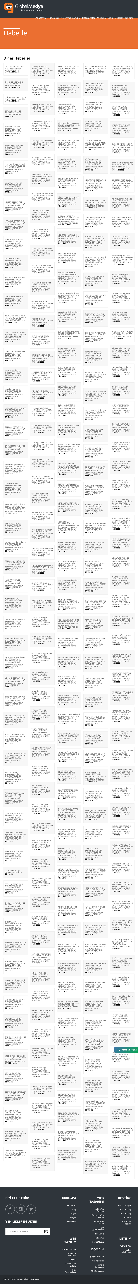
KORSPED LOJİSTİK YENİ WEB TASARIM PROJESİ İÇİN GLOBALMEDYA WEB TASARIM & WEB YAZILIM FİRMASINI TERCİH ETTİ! (15, 965)
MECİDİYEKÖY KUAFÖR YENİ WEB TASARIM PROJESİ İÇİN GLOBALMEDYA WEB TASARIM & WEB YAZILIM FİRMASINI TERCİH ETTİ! (42, 1107)
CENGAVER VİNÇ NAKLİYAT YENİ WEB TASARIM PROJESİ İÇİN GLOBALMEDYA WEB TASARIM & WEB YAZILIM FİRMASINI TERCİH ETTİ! (95, 470)
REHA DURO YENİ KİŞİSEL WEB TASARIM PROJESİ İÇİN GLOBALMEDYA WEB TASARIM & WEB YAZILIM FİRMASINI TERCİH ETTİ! (68, 1116)
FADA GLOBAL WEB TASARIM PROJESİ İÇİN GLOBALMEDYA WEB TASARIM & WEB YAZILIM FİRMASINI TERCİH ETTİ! (42, 569)
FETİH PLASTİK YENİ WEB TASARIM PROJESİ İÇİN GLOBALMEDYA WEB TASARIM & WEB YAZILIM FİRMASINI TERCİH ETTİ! (14, 887)
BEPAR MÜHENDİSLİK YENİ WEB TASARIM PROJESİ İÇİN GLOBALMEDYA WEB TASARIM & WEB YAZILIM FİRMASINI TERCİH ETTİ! (122, 221)
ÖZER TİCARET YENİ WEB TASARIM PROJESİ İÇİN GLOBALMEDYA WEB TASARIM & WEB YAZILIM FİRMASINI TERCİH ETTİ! (67, 1154)
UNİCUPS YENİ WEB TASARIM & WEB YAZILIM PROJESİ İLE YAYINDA (15, 99)
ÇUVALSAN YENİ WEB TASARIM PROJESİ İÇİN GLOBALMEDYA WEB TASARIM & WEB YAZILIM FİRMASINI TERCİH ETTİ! (121, 315)
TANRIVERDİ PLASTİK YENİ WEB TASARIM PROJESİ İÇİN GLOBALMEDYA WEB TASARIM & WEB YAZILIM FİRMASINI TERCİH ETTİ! (122, 657)
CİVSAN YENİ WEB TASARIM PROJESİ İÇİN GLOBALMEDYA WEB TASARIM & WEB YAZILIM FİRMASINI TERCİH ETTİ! (69, 126)
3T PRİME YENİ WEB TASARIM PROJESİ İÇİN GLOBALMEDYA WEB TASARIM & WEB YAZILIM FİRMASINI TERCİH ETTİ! (14, 392)
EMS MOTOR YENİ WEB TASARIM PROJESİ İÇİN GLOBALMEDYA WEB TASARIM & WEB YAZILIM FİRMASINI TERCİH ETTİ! (121, 408)
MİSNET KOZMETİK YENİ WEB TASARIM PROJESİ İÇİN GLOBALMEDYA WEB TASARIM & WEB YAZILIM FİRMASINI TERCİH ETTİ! (15, 205)
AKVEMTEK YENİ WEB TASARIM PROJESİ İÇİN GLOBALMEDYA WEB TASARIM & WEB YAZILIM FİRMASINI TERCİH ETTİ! (41, 919)
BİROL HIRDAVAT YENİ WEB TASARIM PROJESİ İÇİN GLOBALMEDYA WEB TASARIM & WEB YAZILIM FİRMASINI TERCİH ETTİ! (15, 906)
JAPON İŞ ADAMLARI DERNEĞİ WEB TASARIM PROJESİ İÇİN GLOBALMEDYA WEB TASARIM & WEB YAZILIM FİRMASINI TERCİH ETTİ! (42, 71)
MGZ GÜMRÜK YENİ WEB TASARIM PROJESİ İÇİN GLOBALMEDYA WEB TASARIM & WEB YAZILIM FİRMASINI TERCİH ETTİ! (94, 833)
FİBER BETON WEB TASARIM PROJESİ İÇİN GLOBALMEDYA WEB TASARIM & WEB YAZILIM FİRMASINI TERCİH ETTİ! (42, 516)
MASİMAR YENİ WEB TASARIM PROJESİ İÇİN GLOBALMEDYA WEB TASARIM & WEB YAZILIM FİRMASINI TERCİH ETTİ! (14, 583)
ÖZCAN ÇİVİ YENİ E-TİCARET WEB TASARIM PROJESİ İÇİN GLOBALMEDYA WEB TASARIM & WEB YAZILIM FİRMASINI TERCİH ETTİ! (15, 1095)
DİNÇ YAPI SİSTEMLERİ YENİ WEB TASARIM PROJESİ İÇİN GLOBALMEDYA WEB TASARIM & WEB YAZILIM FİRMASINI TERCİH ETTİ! (15, 700)
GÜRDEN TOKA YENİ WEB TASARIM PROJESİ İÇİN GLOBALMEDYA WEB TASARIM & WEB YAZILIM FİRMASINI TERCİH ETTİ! (14, 817)
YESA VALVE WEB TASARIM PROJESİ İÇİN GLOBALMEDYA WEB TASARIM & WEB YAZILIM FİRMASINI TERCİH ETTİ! (42, 446)
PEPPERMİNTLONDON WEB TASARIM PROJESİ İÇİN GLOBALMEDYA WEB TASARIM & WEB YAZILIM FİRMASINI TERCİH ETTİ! (42, 375)
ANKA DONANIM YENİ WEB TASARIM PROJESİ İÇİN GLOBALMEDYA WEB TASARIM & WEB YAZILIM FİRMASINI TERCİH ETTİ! (15, 355)
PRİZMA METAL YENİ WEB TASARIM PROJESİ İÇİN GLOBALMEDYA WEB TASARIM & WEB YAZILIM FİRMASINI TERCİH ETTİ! (121, 791)
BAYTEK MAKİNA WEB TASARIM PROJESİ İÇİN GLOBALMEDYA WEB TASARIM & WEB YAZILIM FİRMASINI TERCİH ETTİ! (41, 675)
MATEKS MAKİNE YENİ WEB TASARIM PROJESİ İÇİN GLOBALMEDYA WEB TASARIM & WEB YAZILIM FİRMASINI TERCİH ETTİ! (95, 986)
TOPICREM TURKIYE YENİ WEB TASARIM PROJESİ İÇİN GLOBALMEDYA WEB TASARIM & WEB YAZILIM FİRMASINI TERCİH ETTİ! (15, 738)
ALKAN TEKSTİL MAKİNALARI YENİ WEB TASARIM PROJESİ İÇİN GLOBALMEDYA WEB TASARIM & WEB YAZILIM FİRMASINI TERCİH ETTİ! (94, 1124)
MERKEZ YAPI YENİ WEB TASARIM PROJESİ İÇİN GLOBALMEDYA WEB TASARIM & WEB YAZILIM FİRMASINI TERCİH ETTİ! (121, 1075)
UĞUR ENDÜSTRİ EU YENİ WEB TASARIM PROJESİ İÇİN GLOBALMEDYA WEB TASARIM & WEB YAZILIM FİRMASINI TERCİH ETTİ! (122, 351)
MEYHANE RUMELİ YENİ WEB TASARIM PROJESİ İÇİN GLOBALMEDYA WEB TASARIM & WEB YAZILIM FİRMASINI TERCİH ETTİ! (42, 1052)
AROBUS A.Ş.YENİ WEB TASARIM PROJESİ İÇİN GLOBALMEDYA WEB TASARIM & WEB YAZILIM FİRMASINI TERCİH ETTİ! (94, 508)
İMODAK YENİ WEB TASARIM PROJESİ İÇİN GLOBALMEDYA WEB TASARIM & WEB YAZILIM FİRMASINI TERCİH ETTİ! (15, 1059)
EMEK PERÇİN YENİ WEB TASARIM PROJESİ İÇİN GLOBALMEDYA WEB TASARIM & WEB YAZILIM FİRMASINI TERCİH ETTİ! (14, 243)
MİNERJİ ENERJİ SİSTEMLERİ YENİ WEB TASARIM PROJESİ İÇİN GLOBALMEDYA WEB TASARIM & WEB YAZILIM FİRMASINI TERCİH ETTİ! (95, 527)
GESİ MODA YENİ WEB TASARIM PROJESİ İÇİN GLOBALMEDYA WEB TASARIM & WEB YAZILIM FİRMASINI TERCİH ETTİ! (67, 1078)
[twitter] (31, 1209)
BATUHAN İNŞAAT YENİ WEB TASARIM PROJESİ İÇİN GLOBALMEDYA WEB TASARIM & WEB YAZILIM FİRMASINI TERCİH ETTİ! (95, 298)
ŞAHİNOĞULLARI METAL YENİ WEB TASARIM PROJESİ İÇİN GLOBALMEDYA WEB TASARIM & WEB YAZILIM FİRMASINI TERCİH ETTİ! (69, 448)
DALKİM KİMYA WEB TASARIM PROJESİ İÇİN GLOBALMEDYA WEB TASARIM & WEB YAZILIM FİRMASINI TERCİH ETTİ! (41, 789)
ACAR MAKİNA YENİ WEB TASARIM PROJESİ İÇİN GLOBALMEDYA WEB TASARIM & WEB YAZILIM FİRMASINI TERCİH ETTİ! (94, 623)
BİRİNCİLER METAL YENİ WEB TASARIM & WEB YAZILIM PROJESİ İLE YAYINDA (14, 84)
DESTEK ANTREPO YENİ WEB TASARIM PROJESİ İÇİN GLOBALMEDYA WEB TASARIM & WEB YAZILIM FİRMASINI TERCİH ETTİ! (68, 1135)
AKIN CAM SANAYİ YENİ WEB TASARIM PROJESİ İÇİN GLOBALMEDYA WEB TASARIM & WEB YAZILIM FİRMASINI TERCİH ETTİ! (68, 429)
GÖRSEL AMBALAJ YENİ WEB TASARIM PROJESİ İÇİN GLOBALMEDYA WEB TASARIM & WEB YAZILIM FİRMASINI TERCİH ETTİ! (122, 754)
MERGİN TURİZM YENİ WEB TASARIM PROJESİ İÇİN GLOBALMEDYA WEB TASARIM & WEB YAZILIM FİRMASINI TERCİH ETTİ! (68, 642)
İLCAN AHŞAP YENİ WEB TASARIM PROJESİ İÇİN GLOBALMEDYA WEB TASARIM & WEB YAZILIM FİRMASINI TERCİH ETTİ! (14, 1076)
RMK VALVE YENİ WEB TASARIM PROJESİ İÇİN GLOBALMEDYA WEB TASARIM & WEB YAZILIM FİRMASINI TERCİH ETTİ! (121, 109)
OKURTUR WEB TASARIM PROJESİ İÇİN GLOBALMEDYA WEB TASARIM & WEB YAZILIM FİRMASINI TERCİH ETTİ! (42, 480)
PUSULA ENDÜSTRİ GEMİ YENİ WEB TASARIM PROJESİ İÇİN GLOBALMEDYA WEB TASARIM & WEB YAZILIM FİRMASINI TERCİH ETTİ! (95, 489)
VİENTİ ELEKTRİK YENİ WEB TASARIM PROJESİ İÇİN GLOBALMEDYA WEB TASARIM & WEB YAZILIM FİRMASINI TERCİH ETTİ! (122, 202)
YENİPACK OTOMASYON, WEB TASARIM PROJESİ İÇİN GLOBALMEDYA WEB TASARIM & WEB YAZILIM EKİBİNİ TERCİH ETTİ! (15, 681)
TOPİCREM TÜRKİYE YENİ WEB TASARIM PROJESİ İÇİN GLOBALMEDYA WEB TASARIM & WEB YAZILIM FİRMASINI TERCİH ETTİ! (68, 89)
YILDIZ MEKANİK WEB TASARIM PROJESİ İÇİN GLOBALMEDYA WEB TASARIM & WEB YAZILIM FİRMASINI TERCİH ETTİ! (41, 233)
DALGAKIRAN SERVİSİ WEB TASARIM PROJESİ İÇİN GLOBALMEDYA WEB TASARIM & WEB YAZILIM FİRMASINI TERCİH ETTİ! (41, 286)
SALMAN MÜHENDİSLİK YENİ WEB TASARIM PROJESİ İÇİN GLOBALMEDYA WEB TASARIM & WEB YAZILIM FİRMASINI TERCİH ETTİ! (68, 661)
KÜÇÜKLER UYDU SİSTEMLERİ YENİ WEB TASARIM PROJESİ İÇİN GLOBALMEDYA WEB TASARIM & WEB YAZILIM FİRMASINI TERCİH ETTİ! (94, 163)
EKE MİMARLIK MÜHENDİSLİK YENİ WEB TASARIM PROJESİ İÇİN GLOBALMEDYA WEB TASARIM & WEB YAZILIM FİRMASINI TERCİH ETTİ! (14, 926)
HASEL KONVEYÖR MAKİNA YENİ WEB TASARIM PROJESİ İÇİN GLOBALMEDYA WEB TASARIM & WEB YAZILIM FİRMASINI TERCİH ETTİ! (122, 147)
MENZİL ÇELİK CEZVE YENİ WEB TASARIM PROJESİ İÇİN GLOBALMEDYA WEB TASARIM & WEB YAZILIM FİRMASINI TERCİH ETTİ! (122, 542)
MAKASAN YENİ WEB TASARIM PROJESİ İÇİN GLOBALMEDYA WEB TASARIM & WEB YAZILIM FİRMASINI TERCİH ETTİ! (121, 1018)
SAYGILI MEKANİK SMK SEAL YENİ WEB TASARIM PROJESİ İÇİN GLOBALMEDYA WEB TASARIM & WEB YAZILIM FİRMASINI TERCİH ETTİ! (122, 70)
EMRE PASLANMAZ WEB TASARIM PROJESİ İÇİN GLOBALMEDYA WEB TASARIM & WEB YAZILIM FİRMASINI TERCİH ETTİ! (41, 214)
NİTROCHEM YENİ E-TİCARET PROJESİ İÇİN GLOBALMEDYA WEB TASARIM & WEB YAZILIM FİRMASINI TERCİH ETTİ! (122, 166)
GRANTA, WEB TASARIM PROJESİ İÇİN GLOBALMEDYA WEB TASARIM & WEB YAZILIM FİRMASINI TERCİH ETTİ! (15, 1154)
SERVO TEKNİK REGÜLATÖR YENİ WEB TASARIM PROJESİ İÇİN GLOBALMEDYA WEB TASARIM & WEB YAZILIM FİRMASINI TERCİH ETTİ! (122, 1132)
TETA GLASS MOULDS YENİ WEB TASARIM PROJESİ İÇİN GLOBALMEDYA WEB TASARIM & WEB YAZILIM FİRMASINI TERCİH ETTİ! (68, 699)
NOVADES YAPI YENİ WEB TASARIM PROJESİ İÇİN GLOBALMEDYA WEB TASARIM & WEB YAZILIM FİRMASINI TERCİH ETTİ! (94, 279)
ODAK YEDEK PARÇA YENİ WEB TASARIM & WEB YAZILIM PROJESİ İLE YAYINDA (14, 69)
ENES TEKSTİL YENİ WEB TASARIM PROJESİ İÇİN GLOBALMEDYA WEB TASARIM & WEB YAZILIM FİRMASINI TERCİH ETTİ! (121, 1150)
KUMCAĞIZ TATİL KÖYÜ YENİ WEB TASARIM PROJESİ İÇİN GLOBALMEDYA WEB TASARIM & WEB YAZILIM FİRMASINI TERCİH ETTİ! (95, 948)
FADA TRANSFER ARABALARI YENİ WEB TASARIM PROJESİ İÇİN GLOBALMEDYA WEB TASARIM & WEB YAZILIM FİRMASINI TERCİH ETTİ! (14, 777)
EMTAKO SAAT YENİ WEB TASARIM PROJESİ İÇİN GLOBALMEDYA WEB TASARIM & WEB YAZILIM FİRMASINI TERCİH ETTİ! (121, 240)
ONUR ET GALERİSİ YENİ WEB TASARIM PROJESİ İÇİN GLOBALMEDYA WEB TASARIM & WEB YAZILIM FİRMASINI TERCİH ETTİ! (122, 503)
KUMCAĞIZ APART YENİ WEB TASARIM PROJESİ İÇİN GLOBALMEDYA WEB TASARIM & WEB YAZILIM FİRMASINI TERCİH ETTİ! (95, 929)
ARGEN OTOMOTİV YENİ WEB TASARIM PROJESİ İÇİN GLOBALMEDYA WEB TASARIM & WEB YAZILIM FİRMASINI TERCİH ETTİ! (95, 719)
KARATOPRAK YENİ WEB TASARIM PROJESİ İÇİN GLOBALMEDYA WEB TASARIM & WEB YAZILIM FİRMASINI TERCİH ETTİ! (14, 148)
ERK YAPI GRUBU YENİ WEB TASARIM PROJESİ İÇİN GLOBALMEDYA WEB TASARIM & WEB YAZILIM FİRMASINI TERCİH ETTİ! (15, 449)
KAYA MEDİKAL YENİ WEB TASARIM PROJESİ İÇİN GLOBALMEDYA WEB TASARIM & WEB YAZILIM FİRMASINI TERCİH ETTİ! (121, 370)
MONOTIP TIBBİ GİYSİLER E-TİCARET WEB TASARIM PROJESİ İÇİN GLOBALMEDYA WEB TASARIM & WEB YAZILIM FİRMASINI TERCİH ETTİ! (15, 509)
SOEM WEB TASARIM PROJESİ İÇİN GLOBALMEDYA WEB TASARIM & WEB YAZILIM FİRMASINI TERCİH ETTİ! (42, 305)
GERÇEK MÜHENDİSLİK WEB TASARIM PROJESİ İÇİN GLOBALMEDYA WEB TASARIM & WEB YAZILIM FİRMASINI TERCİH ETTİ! (42, 657)
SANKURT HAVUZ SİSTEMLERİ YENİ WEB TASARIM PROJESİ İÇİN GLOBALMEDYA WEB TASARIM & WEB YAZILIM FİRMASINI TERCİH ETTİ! (14, 1115)
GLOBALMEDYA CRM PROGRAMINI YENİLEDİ (13, 871)
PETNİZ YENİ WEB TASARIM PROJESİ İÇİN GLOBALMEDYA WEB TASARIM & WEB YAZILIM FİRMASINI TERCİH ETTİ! (15, 319)
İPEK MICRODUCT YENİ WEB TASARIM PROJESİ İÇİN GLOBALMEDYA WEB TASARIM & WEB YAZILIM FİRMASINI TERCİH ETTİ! (68, 144)
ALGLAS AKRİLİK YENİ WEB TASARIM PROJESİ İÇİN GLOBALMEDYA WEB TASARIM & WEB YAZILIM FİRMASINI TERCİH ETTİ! (121, 465)
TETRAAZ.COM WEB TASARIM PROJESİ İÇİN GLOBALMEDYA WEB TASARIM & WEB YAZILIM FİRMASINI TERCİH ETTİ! (41, 713)
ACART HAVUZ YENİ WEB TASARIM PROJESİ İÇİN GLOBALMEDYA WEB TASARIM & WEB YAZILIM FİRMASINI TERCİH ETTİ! (41, 1162)
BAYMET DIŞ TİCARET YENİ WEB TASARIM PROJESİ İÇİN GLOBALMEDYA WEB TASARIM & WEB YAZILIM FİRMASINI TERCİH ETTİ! (15, 983)
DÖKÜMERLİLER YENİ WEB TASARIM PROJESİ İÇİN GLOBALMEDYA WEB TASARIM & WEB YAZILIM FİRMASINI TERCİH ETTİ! (68, 680)
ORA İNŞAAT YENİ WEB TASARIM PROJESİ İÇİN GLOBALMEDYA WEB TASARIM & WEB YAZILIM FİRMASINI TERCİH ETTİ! (94, 795)
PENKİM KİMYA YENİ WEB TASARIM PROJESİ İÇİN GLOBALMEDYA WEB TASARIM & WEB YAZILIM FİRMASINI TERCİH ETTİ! (41, 900)
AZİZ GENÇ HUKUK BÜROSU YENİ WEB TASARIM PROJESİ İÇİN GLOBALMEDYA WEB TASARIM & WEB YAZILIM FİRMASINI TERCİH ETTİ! (95, 872)
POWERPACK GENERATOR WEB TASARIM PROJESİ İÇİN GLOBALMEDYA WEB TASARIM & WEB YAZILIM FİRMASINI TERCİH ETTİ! (42, 178)
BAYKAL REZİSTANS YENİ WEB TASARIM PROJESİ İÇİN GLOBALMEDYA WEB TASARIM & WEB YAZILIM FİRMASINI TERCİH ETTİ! (15, 642)
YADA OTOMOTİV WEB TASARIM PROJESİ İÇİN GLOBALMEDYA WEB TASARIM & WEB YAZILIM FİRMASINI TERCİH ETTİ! (41, 497)
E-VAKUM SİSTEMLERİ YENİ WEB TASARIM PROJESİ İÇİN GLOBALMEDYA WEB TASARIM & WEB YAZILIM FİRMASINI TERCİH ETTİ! (15, 167)
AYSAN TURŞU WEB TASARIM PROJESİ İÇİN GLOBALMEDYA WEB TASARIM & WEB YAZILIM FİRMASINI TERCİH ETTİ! (42, 639)
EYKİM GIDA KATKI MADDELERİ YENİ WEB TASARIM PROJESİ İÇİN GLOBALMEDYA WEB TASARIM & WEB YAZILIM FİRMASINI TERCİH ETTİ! (67, 853)
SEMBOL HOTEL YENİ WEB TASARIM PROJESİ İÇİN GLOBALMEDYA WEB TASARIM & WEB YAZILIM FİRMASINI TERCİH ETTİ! (121, 484)
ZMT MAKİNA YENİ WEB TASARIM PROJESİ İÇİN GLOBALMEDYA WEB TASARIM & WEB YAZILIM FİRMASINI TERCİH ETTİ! (67, 257)
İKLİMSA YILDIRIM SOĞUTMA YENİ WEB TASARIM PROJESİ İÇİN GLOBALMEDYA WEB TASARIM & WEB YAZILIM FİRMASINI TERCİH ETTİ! (95, 336)
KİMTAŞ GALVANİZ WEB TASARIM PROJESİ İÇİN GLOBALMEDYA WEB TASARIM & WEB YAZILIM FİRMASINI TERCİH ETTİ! (41, 339)
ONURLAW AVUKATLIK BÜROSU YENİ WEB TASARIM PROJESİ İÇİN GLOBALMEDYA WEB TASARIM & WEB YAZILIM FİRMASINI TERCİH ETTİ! (69, 220)
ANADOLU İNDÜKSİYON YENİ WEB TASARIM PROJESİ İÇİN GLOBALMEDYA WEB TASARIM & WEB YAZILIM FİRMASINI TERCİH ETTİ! (95, 585)
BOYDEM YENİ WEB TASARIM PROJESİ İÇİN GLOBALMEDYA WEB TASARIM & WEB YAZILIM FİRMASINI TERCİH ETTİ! (41, 938)
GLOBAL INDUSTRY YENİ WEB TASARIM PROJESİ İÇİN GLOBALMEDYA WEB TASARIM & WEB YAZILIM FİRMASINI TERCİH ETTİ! (122, 427)
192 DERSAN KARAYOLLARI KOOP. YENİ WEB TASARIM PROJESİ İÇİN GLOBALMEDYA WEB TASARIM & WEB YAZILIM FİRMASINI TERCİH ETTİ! (69, 624)
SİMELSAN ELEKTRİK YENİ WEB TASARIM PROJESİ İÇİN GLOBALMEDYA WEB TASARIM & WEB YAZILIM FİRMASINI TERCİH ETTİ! (122, 829)
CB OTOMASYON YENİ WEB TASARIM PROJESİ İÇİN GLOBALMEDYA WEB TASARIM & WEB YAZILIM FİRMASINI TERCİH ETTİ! (122, 1113)
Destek (119, 17)
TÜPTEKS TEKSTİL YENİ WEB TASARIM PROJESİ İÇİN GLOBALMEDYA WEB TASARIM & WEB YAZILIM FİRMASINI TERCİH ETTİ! (68, 200)
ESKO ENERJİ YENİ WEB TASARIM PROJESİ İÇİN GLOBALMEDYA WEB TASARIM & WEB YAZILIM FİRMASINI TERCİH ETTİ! (67, 370)
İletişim (129, 17)
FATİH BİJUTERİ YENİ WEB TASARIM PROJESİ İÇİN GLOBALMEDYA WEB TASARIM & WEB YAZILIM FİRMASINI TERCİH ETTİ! (121, 1169)
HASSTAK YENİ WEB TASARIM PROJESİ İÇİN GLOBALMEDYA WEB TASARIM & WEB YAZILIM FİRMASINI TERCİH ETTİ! (14, 373)
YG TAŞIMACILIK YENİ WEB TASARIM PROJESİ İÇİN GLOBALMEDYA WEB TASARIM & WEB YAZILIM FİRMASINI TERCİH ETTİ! (68, 565)
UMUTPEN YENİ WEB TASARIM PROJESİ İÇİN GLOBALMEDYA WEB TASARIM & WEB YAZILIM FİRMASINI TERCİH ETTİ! (121, 580)
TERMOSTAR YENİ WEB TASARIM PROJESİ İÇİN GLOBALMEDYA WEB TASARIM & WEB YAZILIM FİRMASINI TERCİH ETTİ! (121, 980)
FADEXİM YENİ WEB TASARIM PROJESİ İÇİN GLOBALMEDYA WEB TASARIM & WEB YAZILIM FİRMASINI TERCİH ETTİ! (41, 976)
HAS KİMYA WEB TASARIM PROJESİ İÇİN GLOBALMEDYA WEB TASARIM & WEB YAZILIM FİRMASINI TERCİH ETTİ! (42, 161)
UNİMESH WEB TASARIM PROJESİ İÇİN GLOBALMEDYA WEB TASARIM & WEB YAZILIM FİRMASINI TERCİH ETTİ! (42, 463)
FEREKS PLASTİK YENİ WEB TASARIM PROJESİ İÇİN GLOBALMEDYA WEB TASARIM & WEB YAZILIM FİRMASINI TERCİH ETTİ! (15, 1002)
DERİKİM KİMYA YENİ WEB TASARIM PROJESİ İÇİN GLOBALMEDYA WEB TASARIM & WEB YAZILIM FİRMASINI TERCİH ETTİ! (94, 682)
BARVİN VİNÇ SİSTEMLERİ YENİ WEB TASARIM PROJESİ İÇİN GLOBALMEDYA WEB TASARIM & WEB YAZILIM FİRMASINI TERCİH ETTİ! (15, 468)
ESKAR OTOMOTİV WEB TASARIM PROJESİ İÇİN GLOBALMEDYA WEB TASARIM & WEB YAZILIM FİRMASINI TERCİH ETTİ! (41, 89)
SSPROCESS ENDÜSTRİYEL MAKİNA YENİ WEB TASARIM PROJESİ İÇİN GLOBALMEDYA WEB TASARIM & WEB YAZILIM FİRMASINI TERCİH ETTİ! (122, 260)
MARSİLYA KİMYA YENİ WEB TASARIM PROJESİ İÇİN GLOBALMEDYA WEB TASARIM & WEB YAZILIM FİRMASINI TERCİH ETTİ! (68, 1022)
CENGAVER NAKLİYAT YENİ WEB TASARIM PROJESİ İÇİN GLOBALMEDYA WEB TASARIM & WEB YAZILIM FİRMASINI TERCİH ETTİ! (122, 886)
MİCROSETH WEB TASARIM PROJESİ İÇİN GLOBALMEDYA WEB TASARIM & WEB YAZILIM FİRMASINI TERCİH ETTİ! (42, 108)
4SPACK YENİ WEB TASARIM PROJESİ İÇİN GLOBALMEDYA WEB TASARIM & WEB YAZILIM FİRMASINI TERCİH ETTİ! (42, 1089)
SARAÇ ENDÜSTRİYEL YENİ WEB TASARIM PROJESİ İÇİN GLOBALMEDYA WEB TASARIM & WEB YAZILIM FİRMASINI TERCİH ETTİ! (68, 755)
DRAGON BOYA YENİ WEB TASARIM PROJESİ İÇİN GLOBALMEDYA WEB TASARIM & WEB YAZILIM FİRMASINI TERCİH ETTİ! (41, 844)
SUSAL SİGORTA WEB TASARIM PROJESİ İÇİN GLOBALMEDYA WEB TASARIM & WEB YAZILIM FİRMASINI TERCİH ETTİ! (41, 694)
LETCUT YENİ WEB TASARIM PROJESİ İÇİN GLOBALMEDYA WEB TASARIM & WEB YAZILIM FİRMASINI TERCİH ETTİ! (69, 334)
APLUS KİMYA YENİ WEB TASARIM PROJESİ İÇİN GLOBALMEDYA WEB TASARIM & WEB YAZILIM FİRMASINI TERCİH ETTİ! (94, 738)
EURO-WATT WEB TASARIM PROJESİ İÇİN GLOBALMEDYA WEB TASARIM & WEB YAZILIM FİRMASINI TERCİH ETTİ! (42, 144)
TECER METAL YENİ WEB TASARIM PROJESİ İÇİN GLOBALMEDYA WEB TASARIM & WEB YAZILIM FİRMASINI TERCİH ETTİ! (94, 700)
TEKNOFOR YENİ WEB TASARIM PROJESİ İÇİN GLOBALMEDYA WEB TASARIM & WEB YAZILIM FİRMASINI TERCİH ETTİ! (67, 108)
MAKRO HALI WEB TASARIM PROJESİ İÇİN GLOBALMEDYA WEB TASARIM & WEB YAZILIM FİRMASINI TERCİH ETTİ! (95, 204)
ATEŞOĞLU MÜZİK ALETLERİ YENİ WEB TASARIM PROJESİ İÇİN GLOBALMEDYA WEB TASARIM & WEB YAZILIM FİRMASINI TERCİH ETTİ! (15, 336)
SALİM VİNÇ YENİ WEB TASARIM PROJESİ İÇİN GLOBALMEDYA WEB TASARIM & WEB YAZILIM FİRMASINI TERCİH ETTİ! (67, 162)
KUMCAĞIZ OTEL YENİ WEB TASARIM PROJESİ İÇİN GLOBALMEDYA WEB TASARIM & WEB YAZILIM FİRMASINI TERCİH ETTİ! (95, 910)
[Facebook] (10, 1209)
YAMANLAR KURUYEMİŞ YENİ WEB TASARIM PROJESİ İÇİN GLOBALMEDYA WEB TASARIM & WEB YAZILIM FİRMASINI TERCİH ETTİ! (122, 620)
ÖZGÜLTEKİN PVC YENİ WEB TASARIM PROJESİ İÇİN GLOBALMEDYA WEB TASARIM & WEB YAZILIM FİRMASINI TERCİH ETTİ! (122, 961)
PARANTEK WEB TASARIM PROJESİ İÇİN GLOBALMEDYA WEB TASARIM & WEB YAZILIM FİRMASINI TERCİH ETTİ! (42, 269)
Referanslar (88, 17)
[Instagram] (20, 1209)
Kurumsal (53, 17)
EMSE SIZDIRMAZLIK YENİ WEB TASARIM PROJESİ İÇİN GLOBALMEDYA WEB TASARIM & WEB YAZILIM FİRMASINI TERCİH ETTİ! (122, 867)
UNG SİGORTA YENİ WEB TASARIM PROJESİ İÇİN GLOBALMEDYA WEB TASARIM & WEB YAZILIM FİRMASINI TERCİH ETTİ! (121, 278)
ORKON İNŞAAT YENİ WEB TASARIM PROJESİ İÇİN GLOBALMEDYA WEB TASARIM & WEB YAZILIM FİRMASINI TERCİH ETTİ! (41, 882)
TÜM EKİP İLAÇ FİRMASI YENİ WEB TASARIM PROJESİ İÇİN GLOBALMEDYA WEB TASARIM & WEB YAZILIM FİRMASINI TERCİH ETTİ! (122, 695)
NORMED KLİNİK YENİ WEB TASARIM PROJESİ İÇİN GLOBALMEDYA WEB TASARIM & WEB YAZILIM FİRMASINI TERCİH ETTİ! (15, 281)
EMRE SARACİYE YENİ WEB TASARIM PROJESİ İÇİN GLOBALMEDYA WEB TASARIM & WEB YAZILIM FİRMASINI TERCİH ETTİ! (121, 1056)
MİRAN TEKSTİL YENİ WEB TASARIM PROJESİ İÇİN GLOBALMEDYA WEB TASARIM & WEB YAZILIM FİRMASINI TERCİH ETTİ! (94, 87)
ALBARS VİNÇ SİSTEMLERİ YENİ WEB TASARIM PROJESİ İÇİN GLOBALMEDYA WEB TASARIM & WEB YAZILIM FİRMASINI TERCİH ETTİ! (68, 872)
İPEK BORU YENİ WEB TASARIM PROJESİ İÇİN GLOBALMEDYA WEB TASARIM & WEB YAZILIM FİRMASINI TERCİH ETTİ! (14, 526)
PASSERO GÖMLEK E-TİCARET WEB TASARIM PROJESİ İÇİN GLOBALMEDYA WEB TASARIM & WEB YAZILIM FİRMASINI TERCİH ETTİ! (95, 777)
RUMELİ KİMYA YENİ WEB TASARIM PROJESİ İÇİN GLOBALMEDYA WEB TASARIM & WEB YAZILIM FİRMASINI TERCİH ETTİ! (94, 451)
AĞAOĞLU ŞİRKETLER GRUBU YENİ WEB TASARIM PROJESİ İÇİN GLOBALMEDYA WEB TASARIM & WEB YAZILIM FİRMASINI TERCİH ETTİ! (95, 145)
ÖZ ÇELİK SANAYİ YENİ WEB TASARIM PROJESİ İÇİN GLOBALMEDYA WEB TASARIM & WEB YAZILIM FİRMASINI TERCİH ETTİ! (122, 735)
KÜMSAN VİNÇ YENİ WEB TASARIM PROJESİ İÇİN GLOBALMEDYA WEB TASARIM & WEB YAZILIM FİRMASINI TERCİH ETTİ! (94, 1005)
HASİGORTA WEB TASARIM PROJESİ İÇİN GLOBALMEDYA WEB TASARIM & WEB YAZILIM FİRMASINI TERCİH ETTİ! (42, 603)
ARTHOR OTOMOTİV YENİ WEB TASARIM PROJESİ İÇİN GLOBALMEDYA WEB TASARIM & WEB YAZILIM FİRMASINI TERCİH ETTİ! (68, 506)
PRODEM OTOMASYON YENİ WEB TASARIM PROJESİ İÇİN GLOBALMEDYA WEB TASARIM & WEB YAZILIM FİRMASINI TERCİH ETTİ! (15, 757)
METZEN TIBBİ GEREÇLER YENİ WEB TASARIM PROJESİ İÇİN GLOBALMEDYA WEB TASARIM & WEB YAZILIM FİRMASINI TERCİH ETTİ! (15, 719)
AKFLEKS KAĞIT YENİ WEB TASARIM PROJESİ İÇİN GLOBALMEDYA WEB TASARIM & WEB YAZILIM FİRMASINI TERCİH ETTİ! (121, 638)
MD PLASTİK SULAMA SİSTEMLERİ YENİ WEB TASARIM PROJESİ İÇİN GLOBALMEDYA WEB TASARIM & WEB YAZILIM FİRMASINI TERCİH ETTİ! (94, 1145)
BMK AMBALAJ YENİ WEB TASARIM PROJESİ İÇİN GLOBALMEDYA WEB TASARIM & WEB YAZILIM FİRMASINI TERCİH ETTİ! (94, 546)
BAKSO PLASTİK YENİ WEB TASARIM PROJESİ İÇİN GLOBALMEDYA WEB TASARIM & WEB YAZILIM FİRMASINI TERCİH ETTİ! (68, 181)
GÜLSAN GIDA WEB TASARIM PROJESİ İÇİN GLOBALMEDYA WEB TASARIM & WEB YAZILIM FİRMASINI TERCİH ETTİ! (42, 552)
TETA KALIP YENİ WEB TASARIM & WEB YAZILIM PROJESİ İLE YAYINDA (14, 112)
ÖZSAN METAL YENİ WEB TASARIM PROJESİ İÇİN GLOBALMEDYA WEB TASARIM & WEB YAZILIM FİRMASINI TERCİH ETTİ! (14, 300)
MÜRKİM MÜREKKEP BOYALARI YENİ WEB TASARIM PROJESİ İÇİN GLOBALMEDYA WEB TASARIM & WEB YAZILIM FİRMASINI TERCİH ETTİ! (121, 90)
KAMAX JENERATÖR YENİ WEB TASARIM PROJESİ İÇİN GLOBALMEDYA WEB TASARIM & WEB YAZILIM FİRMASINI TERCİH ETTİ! (15, 224)
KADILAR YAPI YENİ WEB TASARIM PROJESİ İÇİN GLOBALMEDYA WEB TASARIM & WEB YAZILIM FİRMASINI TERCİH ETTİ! (121, 297)
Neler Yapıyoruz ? (70, 17)
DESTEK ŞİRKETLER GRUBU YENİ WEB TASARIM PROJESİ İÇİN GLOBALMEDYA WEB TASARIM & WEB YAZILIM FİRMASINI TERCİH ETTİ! (122, 772)
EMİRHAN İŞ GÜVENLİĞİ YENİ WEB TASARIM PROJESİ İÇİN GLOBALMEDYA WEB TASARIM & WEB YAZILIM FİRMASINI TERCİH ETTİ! (15, 946)
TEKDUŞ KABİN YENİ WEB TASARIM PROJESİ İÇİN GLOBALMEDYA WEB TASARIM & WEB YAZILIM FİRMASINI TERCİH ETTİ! (67, 910)
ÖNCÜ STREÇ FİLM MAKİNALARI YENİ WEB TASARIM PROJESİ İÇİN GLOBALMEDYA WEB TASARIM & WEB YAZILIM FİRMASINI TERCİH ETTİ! (94, 853)
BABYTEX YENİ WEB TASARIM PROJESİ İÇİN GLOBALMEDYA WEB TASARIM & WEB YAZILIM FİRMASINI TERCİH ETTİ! (14, 130)
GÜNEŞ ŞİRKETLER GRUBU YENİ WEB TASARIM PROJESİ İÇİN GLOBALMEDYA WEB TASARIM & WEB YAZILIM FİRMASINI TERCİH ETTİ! (122, 183)
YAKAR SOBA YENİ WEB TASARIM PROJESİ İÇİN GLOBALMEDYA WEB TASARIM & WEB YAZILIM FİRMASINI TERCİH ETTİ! (67, 546)
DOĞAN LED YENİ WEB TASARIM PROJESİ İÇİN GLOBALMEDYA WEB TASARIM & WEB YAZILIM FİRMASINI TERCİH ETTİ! (14, 1021)
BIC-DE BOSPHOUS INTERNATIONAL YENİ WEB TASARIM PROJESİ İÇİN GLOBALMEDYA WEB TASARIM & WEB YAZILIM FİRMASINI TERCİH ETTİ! (95, 566)
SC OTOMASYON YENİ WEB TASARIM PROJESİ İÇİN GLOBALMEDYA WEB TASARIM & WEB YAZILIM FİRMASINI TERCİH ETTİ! (122, 446)
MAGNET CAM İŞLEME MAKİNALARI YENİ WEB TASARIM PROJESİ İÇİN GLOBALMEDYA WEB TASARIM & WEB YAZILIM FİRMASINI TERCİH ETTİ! (121, 600)
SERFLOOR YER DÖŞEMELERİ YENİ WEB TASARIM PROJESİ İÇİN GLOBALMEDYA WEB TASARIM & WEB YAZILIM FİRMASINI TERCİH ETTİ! (95, 1164)
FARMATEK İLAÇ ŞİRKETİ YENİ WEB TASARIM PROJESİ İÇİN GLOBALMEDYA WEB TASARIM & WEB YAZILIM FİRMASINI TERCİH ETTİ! (15, 1135)
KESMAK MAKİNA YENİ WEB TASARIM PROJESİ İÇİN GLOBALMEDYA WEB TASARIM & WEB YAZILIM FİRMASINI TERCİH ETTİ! (68, 70)
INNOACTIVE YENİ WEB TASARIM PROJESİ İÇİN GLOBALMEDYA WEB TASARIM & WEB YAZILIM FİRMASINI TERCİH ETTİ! (67, 1097)
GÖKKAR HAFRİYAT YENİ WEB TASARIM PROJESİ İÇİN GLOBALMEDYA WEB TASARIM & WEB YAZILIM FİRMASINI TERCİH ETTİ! (15, 430)
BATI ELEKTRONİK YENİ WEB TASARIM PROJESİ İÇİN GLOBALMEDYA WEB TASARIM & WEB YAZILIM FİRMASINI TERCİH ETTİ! (15, 1040)
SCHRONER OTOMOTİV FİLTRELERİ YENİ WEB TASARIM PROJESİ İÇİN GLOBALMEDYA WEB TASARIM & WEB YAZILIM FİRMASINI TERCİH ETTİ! (94, 356)
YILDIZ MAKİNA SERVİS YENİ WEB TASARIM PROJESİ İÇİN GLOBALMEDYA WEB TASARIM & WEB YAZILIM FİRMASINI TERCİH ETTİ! (95, 260)
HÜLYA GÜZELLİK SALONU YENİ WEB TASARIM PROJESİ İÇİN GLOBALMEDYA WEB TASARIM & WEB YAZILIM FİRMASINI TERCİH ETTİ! (122, 905)
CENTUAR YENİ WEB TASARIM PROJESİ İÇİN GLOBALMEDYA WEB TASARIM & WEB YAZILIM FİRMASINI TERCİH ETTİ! (67, 1041)
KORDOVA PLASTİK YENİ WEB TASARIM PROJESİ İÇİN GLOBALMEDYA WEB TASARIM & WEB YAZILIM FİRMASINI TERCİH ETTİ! (95, 891)
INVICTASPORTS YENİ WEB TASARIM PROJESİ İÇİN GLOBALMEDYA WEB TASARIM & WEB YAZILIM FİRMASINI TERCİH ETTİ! (68, 793)
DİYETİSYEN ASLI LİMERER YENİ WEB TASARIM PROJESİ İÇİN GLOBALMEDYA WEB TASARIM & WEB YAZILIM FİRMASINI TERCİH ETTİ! (68, 736)
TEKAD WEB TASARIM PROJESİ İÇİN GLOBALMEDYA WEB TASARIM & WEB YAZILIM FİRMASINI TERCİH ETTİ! (42, 411)
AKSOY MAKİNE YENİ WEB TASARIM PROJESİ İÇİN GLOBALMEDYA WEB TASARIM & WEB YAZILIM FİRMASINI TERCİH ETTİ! (41, 1033)
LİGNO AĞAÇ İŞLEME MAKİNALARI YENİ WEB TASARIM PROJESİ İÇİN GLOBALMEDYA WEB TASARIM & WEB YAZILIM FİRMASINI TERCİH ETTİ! (94, 1085)
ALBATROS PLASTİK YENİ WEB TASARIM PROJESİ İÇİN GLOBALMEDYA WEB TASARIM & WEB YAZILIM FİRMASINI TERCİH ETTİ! (68, 238)
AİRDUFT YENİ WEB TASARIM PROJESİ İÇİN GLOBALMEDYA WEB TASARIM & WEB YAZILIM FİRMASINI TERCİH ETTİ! (122, 334)
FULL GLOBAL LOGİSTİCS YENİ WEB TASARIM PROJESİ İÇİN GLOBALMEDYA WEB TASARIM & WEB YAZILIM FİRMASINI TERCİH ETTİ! (95, 413)
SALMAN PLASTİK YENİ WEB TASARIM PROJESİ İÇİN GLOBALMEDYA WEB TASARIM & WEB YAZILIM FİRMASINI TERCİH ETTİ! (15, 545)
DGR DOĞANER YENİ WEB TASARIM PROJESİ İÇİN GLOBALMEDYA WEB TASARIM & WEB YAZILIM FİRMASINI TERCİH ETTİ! (68, 929)
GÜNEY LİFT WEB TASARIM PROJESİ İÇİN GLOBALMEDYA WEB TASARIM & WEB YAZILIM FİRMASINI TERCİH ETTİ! (42, 358)
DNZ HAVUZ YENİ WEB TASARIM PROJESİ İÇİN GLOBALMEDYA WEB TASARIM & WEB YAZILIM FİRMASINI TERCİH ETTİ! (121, 389)
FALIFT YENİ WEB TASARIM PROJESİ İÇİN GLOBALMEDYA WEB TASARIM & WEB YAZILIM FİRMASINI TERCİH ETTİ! (42, 827)
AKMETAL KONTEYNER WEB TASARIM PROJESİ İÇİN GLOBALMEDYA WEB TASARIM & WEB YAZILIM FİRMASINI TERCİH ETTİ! (42, 751)
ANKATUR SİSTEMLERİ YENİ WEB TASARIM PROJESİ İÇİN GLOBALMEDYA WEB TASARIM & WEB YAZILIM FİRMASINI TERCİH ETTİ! (122, 924)
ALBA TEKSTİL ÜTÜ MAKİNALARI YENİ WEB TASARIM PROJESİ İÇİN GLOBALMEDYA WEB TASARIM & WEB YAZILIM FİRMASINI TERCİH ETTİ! (14, 603)
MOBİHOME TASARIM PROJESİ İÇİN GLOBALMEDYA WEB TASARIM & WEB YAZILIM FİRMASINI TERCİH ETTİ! (42, 322)
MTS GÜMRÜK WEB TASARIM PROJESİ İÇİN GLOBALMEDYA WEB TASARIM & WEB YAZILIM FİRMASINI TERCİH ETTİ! (42, 197)
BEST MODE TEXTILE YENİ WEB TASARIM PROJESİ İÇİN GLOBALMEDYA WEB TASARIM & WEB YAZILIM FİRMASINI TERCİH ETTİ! (42, 957)
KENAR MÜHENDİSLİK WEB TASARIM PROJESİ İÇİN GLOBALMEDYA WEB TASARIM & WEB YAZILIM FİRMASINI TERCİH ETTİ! (42, 125)
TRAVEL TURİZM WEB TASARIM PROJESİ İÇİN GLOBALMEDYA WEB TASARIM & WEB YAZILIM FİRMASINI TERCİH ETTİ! (41, 732)
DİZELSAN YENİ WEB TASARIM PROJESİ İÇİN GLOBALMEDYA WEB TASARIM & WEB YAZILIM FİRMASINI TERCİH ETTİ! (14, 262)
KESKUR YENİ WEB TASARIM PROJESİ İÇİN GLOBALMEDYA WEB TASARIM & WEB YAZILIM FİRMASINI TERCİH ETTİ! (95, 70)
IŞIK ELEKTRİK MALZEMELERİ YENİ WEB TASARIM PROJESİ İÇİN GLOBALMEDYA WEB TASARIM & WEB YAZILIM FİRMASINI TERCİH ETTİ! (95, 395)
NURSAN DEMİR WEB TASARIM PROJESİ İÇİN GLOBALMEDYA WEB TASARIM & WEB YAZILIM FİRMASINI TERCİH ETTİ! (41, 770)
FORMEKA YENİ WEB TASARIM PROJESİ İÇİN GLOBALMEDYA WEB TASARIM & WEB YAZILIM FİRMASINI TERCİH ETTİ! (41, 863)
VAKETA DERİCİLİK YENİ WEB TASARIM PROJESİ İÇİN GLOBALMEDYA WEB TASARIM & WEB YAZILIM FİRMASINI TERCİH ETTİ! (95, 1023)
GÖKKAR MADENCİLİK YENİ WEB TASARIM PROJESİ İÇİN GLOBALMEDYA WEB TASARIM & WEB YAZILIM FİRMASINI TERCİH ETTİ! (15, 564)
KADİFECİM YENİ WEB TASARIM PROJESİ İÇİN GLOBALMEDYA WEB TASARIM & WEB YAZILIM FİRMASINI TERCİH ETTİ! (94, 125)
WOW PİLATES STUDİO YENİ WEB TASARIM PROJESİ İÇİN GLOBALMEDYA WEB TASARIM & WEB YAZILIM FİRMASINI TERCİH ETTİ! (122, 676)
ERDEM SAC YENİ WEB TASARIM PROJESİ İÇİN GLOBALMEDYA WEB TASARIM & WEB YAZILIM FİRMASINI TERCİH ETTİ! (41, 995)
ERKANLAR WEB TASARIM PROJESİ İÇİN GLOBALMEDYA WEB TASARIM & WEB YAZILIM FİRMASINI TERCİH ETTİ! (42, 428)
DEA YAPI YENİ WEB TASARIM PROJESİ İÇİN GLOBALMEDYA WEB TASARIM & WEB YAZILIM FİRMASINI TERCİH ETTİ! (41, 1071)
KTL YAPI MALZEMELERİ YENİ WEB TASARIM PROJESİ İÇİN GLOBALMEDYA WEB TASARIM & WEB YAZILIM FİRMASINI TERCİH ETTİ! (69, 718)
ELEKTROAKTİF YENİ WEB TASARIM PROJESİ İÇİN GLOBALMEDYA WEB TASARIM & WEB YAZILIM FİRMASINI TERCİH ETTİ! (121, 1037)
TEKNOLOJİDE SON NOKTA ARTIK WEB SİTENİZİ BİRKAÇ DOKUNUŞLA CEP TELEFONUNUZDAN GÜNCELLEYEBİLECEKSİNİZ (122, 943)
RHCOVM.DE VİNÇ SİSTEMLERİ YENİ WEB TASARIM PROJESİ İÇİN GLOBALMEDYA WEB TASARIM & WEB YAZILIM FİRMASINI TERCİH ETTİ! (14, 488)
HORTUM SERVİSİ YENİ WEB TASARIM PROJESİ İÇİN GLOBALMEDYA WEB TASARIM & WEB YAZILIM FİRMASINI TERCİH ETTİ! (95, 642)
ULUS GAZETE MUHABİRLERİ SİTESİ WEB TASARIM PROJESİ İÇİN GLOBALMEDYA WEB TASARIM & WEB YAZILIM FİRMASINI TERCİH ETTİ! (42, 534)
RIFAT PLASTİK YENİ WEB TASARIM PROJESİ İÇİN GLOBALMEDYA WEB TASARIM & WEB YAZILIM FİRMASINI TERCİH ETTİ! (67, 986)
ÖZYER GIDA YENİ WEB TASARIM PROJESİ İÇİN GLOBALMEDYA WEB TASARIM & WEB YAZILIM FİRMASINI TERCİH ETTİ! (121, 1094)
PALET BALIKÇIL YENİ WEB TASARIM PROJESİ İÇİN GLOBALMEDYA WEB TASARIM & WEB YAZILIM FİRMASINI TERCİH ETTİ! (68, 891)
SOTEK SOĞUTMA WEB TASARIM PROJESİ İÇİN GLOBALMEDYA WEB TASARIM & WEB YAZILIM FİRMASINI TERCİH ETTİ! (41, 808)
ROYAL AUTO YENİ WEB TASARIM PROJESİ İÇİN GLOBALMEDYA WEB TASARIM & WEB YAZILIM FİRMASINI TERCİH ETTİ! (121, 561)
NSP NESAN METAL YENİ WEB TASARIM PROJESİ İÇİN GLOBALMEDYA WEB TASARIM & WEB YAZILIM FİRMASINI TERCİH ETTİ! (68, 948)
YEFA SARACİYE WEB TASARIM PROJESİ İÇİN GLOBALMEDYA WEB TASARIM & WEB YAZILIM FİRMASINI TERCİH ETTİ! (41, 620)
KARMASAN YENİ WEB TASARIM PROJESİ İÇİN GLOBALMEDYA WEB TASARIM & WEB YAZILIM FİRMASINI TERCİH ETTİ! (67, 833)
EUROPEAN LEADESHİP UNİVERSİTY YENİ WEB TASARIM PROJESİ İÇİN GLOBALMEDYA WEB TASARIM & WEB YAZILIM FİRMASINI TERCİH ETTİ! (67, 409)
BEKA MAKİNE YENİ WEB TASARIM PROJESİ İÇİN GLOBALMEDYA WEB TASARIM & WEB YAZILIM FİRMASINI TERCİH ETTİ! (94, 432)
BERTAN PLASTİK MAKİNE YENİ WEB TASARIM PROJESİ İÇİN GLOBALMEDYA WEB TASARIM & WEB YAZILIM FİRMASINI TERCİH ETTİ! (68, 487)
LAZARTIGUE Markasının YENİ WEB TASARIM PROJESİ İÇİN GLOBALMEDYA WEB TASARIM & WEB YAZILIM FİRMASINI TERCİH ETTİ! (15, 836)
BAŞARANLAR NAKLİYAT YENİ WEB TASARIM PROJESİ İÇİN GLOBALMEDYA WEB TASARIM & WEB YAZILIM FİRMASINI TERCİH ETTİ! (122, 848)
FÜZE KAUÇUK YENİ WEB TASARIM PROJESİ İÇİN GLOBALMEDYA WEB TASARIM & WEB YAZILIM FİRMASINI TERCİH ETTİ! (94, 106)
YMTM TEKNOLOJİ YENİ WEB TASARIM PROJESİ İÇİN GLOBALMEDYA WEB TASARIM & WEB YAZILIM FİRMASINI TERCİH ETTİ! (69, 584)
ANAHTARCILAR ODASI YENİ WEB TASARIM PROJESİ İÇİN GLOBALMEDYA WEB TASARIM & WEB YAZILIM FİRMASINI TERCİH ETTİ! (68, 1059)
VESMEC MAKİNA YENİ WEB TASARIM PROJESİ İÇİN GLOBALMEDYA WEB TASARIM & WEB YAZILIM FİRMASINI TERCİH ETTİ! (15, 623)
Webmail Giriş (105, 17)
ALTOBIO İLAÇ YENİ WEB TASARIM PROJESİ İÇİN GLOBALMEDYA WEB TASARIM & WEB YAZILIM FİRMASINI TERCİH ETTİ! (67, 389)
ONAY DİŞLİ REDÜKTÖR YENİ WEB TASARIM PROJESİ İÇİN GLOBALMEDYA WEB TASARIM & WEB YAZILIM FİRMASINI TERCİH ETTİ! (95, 604)
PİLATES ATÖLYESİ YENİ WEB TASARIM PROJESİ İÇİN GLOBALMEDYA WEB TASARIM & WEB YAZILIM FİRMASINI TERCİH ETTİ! (95, 967)
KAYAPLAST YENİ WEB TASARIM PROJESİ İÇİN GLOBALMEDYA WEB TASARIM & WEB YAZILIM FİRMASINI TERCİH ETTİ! (67, 774)
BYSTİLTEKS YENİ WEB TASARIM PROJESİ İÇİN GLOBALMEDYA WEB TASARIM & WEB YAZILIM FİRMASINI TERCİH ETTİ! (41, 1143)
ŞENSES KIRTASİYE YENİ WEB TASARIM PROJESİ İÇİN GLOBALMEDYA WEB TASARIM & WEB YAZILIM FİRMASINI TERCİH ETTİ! (42, 1014)
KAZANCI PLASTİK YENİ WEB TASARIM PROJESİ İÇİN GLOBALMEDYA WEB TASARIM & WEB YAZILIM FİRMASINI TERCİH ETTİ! (15, 411)
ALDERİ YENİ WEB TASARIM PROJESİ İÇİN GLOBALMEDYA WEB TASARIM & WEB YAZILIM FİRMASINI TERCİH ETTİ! (42, 1125)
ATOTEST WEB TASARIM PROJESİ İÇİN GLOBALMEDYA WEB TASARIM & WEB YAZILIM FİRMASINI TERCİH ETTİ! (42, 586)
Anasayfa (40, 17)
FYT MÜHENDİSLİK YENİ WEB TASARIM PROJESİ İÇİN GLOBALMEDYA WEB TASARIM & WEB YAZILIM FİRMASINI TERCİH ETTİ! (69, 315)
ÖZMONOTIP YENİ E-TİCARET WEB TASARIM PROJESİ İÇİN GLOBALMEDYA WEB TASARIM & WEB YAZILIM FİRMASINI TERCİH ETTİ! (69, 297)
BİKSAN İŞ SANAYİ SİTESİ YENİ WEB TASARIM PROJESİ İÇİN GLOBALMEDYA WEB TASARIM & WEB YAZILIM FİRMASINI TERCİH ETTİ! (95, 376)
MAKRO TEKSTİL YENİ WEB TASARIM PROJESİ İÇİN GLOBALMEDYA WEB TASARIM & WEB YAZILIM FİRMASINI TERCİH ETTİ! (95, 221)
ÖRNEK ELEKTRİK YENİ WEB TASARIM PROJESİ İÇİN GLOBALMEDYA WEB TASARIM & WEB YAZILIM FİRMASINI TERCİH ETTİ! (122, 999)
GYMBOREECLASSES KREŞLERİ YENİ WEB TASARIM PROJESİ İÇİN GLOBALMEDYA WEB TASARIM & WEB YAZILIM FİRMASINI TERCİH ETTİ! (94, 1064)
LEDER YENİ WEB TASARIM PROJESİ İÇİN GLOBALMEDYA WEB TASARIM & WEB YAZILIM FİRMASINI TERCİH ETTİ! (69, 1005)
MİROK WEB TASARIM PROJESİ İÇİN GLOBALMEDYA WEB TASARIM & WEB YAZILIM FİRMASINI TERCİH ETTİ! (42, 394)
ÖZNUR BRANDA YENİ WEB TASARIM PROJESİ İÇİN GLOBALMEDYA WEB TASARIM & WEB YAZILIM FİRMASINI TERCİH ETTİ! (68, 967)
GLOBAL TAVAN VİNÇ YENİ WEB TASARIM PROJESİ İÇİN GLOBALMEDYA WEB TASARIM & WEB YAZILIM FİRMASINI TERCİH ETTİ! (95, 317)
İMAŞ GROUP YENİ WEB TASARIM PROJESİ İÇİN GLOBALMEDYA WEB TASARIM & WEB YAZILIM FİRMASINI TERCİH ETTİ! (14, 186)
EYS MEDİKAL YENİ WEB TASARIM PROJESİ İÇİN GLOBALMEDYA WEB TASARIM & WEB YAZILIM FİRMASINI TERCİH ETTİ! (67, 351)
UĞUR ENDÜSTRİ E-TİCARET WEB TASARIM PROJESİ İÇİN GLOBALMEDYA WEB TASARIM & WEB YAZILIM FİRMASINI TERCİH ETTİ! (95, 757)
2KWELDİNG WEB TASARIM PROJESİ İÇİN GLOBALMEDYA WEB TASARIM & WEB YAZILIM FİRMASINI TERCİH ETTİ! (42, 252)
